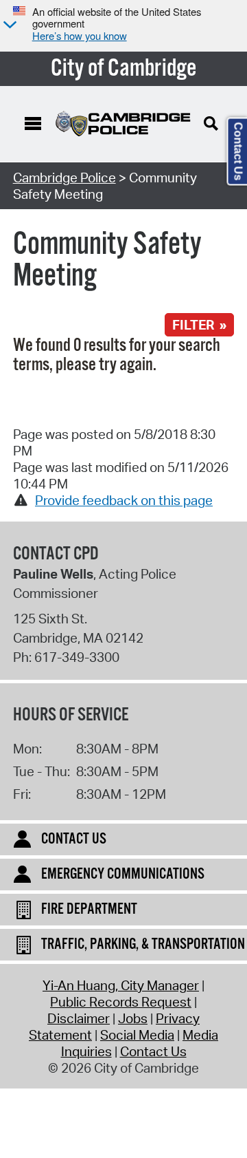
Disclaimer (78, 1018)
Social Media (137, 1035)
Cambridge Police (64, 177)
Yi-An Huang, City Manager (121, 985)
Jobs (133, 1018)
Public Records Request (120, 1002)
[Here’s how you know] (8, 26)
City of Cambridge (124, 69)
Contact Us (153, 1051)
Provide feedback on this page (124, 500)
